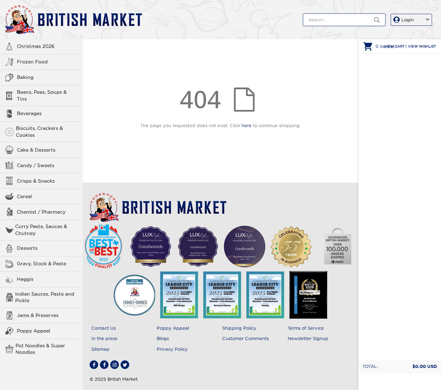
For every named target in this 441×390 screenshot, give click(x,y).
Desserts (27, 248)
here (247, 125)
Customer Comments (245, 338)
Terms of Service (306, 328)
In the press (104, 338)
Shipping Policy (239, 328)
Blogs (163, 338)
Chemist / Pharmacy (41, 212)
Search (376, 20)
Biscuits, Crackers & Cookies (39, 131)
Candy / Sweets (35, 165)
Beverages (29, 113)
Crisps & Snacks (36, 181)
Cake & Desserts (36, 150)
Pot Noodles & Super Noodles (40, 349)
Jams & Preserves (38, 315)
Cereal (24, 196)
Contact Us (103, 328)
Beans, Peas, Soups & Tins (42, 95)
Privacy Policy (172, 349)
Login (407, 19)
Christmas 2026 (35, 46)
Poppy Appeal (33, 330)
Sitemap (100, 349)
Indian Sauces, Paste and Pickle (44, 297)
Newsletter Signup (308, 338)
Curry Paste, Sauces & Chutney (41, 230)
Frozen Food (32, 61)
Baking (25, 77)
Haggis (25, 279)
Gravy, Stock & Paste (41, 263)
